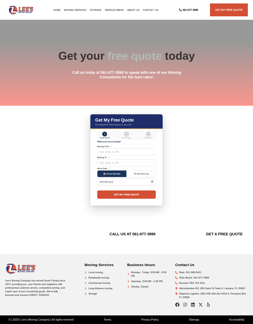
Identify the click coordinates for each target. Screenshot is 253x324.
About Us (133, 10)
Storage (96, 10)
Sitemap (194, 319)
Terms (107, 319)
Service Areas (114, 10)
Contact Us (150, 10)
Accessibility (236, 319)
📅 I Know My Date (111, 174)
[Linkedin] (193, 305)
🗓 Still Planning (141, 174)
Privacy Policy (150, 319)
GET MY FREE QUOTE (126, 194)
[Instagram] (185, 305)
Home (57, 10)
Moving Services (75, 10)
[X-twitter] (200, 305)
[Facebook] (177, 305)
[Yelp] (208, 305)
